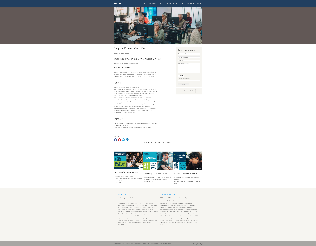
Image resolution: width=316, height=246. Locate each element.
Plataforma (190, 3)
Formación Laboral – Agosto (185, 174)
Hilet (181, 3)
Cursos (161, 3)
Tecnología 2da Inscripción (155, 174)
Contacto (199, 3)
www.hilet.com (167, 243)
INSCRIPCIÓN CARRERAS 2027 (127, 173)
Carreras (152, 3)
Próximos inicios (172, 3)
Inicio (145, 3)
